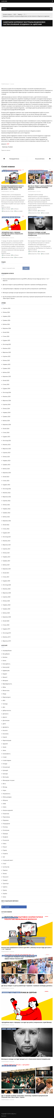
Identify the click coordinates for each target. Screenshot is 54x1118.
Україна (5, 893)
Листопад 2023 (7, 440)
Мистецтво (6, 777)
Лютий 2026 (6, 332)
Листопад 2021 (7, 537)
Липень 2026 (6, 312)
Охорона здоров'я (39, 172)
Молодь (5, 787)
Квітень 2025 (6, 372)
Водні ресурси (7, 697)
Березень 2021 (7, 569)
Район (4, 843)
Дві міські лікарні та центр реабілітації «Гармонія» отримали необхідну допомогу (40, 187)
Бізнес (4, 660)
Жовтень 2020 (6, 589)
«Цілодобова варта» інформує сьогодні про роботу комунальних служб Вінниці (12, 233)
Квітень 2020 (6, 613)
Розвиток (5, 853)
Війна (30, 217)
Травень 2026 (6, 320)
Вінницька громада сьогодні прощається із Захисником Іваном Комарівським (39, 233)
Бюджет (5, 673)
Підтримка (6, 820)
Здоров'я (5, 743)
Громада (5, 703)
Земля (4, 747)
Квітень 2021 (6, 565)
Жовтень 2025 (6, 348)
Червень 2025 (6, 364)
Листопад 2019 (7, 633)
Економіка (5, 733)
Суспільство (6, 866)
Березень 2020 (7, 617)
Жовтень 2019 (6, 637)
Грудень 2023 (6, 436)
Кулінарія (5, 770)
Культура (5, 773)
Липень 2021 (6, 553)
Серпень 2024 (6, 404)
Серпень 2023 (6, 452)
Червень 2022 (6, 509)
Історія (4, 757)
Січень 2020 (6, 625)
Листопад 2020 (7, 585)
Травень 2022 (6, 512)
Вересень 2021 (7, 545)
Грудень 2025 (6, 340)
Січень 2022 (6, 529)
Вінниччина (6, 690)
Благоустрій (5, 217)
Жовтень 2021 (6, 541)
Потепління (6, 830)
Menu (5, 9)
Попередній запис (14, 158)
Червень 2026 (6, 316)
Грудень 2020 (6, 581)
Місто (15, 171)
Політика (5, 827)
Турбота (5, 886)
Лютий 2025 (6, 380)
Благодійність (6, 663)
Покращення (6, 823)
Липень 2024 (6, 408)
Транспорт (6, 883)
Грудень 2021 (6, 533)
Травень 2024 (6, 416)
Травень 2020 (6, 609)
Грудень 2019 (6, 629)
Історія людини (7, 760)
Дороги (5, 717)
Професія (5, 837)
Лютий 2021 (6, 573)
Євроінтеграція (7, 740)
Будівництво (6, 670)
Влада (4, 693)
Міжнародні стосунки (42, 171)
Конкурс (5, 763)
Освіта (4, 807)
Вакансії (5, 677)
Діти (4, 707)
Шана (40, 217)
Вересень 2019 (7, 641)
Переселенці (6, 817)
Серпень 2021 (6, 549)
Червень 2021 (6, 557)
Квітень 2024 (6, 420)
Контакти (3, 1116)
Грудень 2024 (6, 388)
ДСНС (4, 723)
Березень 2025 (7, 376)
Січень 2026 (6, 336)
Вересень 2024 (7, 400)
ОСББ (4, 803)
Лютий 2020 (6, 621)
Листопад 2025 (7, 344)
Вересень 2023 (7, 448)
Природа (5, 833)
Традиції (5, 880)
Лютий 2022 (6, 525)
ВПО (4, 171)
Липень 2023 (6, 456)
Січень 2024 (6, 432)
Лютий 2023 (6, 476)
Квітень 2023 (6, 468)
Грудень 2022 (6, 484)
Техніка (5, 873)
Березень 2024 (7, 424)
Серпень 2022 (6, 500)
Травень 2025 (6, 368)
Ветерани (5, 680)
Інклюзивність (6, 753)
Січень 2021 (6, 577)
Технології (5, 876)
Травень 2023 (6, 464)
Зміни (4, 750)
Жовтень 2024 (6, 396)
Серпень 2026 (6, 308)
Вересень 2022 (7, 496)
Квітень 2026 (6, 324)
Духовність (6, 727)
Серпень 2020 (6, 597)
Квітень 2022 (6, 517)
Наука (4, 790)
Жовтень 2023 (6, 444)
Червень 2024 (6, 412)
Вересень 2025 (7, 352)
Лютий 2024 (6, 428)
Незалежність (6, 793)
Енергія (5, 737)
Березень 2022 (7, 520)
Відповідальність (7, 683)
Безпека (5, 657)
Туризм (5, 890)
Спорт (4, 863)
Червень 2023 (6, 460)
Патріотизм (6, 813)
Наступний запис (39, 158)
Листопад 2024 (7, 392)
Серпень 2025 (6, 356)
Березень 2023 (7, 472)
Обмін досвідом (7, 797)
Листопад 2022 (7, 488)
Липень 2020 (6, 601)
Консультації (6, 767)
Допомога (9, 171)
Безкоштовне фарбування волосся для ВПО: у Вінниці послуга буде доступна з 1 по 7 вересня (12, 187)
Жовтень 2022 (6, 492)
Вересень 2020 (7, 593)
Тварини (5, 870)
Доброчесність (7, 710)
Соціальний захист (8, 860)
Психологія (6, 840)
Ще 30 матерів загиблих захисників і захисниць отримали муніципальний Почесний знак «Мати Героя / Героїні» (27, 297)
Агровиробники (7, 650)
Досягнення (6, 720)
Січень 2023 (6, 480)
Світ (4, 856)
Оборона (5, 800)
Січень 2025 (6, 384)
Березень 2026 (7, 328)
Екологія (5, 730)
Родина (5, 850)
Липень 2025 (6, 360)
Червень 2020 (6, 605)
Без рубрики (6, 653)
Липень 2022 (6, 504)
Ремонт (17, 217)
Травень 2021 (6, 561)
